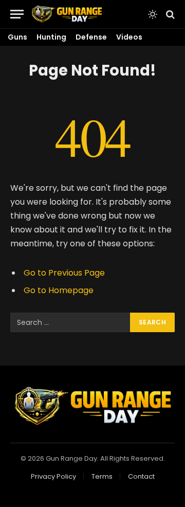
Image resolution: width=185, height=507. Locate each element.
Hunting (51, 37)
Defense (91, 37)
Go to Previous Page (64, 273)
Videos (129, 37)
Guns (17, 37)
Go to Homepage (59, 290)
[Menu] (17, 14)
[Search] (169, 14)
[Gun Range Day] (66, 14)
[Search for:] (70, 322)
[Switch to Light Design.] (152, 14)
